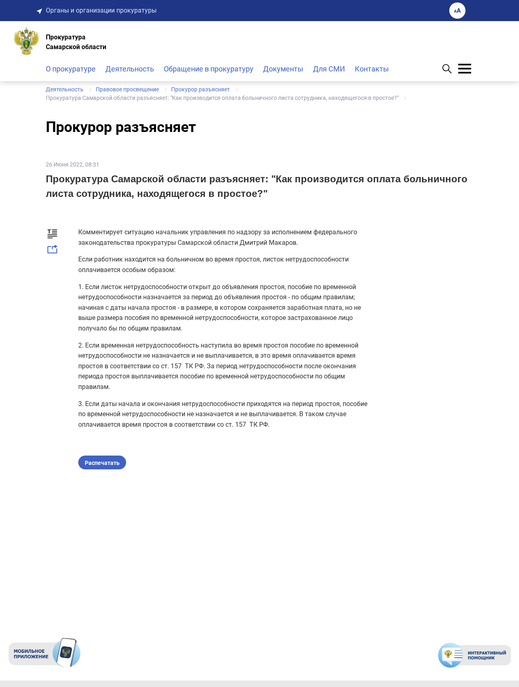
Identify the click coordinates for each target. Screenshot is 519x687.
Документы (283, 69)
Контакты (372, 69)
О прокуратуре (71, 69)
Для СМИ (329, 69)
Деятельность (129, 69)
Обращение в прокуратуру (208, 69)
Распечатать (102, 463)
